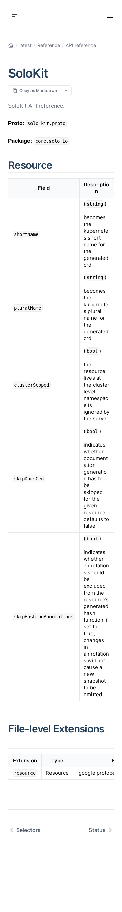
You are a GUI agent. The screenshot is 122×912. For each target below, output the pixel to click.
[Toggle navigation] (14, 16)
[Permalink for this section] (60, 165)
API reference (81, 45)
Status (97, 830)
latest (25, 45)
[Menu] (110, 16)
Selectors (28, 830)
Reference (48, 45)
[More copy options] (66, 91)
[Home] (11, 45)
